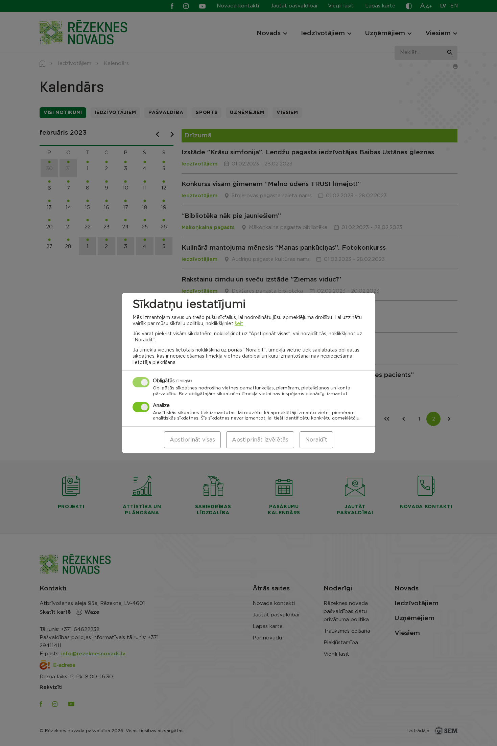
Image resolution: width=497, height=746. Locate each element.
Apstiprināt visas (192, 440)
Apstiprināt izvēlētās (260, 440)
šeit (239, 323)
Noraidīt (316, 440)
